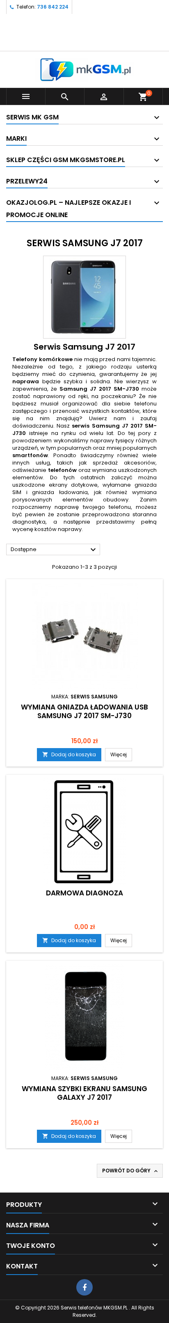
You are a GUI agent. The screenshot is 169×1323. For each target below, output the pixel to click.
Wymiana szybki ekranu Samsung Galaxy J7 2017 (84, 1093)
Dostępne (54, 550)
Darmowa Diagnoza (84, 893)
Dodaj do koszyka (69, 754)
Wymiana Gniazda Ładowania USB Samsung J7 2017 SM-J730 (84, 711)
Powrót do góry (130, 1170)
